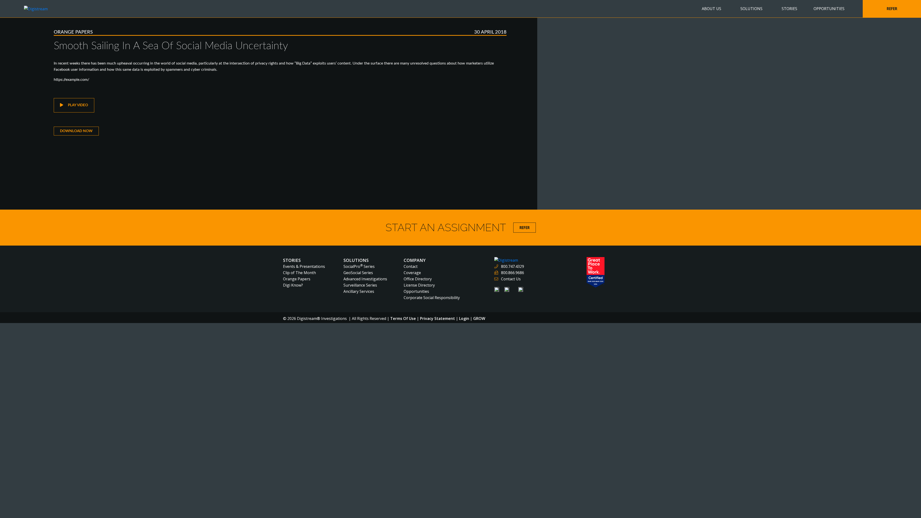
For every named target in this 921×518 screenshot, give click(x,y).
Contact (411, 266)
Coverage (412, 272)
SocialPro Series (359, 266)
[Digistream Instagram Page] (520, 288)
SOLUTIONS (751, 8)
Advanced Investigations (365, 279)
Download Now (76, 131)
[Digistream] (36, 8)
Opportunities (416, 291)
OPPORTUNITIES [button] (829, 8)
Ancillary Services (358, 291)
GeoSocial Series (358, 272)
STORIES (789, 8)
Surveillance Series (360, 285)
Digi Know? (293, 285)
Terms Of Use (403, 318)
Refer (525, 227)
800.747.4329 (512, 266)
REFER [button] (892, 8)
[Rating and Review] (595, 272)
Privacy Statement (437, 318)
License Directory (419, 285)
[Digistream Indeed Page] (507, 288)
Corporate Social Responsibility (432, 297)
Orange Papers (73, 32)
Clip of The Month (299, 272)
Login (464, 318)
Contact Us (511, 279)
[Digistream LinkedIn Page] (497, 288)
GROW (479, 318)
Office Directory (418, 279)
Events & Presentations (304, 266)
